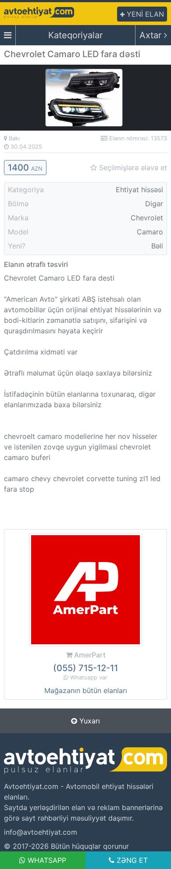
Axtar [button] (151, 35)
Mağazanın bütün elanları (85, 690)
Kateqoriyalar (75, 35)
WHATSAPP (45, 860)
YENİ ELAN (144, 14)
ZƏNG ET (131, 860)
